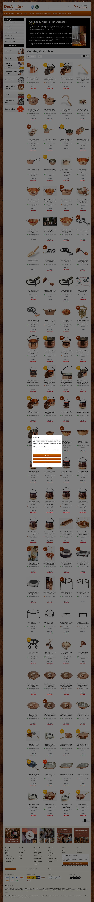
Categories (8, 848)
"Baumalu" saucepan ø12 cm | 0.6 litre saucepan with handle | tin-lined (66, 140)
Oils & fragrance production (10, 858)
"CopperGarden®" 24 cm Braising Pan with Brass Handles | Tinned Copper (50, 776)
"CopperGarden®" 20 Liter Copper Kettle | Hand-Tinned (83, 412)
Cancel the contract (10, 869)
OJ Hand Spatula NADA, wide (33, 261)
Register (64, 852)
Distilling (7, 850)
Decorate (7, 853)
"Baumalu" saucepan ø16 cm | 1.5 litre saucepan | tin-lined (50, 170)
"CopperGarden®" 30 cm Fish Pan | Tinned (66, 775)
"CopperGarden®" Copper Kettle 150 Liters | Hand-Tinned (82, 503)
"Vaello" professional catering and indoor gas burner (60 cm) (33, 322)
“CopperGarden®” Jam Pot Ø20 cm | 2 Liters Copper (33, 200)
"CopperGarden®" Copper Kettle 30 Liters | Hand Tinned (33, 473)
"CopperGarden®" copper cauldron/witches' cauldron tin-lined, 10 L (66, 382)
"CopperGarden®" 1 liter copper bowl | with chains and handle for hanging (33, 563)
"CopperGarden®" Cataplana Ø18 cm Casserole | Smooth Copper (33, 685)
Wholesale (50, 861)
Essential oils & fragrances (43, 13)
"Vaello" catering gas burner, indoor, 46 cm (83, 291)
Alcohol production (9, 856)
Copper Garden (22, 850)
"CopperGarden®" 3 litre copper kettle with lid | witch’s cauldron (66, 352)
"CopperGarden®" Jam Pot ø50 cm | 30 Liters (66, 321)
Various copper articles (59, 13)
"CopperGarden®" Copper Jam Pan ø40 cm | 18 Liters (49, 321)
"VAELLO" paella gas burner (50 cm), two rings (33, 291)
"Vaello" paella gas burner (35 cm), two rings (66, 261)
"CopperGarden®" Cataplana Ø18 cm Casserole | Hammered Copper (50, 685)
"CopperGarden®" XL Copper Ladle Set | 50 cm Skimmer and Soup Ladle (49, 654)
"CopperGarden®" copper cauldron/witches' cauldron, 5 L (33, 382)
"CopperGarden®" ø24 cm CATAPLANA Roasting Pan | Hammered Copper (66, 685)
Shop (49, 850)
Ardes (20, 853)
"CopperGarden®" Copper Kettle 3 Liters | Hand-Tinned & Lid (50, 79)
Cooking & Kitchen (21, 13)
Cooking (7, 852)
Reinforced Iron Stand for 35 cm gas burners (50, 623)
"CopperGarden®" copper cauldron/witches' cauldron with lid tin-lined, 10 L (82, 382)
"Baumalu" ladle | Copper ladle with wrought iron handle (82, 261)
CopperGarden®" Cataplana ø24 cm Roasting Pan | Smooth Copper (83, 685)
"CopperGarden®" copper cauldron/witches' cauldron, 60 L (66, 473)
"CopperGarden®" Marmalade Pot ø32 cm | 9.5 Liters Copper (66, 231)
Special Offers (8, 861)
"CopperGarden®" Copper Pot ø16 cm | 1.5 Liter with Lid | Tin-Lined (82, 110)
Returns (35, 859)
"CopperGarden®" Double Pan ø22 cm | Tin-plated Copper (33, 745)
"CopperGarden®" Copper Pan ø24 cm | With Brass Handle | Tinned (66, 806)
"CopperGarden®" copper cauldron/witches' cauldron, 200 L (33, 533)
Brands (21, 848)
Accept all (47, 455)
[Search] (69, 7)
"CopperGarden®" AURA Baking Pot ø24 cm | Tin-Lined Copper (33, 110)
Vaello (20, 855)
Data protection (37, 853)
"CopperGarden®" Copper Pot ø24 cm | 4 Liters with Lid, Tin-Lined (82, 201)
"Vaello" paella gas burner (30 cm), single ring (50, 261)
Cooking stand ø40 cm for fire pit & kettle (83, 593)
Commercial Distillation (52, 859)
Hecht (20, 858)
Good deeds (79, 852)
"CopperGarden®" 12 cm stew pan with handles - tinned (83, 715)
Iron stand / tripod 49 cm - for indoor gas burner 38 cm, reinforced (66, 623)
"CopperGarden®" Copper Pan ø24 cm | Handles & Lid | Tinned (50, 806)
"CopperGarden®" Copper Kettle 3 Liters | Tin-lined (49, 351)
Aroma (49, 852)
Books (69, 13)
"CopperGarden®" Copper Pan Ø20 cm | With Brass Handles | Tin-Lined (49, 745)
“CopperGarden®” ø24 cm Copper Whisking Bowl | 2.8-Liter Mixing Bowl (66, 442)
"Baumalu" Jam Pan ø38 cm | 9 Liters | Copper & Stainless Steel (33, 231)
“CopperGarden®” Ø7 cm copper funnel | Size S (82, 653)
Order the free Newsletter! (75, 863)
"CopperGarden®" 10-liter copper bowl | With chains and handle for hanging (83, 533)
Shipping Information (38, 852)
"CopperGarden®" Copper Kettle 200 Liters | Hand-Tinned (49, 533)
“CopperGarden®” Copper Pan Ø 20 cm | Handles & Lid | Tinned (83, 745)
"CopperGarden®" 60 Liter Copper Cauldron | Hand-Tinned (82, 473)
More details (47, 464)
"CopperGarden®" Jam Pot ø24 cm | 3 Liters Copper (66, 200)
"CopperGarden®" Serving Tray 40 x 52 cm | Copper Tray (66, 654)
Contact (35, 850)
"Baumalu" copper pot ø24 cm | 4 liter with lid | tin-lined (49, 230)
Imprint (35, 864)
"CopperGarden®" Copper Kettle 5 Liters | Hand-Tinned (83, 351)
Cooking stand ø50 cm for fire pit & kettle (33, 623)
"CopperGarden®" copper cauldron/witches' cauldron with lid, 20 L (49, 412)
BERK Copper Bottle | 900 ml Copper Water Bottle (49, 593)
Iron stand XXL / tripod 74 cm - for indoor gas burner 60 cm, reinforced (83, 623)
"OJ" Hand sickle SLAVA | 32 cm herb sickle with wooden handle (83, 79)
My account (65, 848)
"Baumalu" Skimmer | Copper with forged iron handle (50, 291)
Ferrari (20, 856)
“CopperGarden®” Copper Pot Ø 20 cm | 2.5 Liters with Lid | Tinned (66, 171)
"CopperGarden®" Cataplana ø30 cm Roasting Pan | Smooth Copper (33, 715)
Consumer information (38, 856)
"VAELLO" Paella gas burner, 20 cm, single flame (83, 230)
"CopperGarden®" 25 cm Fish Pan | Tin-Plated (83, 775)
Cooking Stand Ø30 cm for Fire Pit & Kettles (66, 593)
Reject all (47, 462)
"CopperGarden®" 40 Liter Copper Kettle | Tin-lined (49, 472)
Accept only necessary (47, 458)
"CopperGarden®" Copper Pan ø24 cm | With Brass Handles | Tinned (33, 806)
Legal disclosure (44, 446)
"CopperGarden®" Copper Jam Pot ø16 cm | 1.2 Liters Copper (83, 171)
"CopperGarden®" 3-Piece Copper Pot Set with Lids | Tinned (33, 140)
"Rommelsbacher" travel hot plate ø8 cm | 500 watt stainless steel (66, 563)
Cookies (35, 855)
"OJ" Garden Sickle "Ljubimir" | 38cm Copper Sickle (66, 110)
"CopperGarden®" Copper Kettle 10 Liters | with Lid (33, 412)
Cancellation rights (37, 858)
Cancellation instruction (32, 868)
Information (51, 848)
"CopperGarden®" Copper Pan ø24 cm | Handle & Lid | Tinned (83, 806)
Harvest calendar (51, 853)
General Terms (37, 862)
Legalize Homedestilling (53, 858)
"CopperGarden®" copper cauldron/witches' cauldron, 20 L (66, 412)
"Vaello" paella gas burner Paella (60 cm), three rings (66, 291)
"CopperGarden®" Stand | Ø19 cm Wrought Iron (33, 653)
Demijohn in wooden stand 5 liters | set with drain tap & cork (83, 322)
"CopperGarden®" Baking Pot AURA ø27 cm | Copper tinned (49, 110)
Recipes (49, 855)
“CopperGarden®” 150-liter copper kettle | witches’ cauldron (66, 503)
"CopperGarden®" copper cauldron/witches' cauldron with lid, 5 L (49, 382)
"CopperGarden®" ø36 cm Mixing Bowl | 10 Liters (82, 442)
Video (49, 856)
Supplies (31, 13)
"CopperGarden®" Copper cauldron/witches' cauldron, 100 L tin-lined (49, 503)
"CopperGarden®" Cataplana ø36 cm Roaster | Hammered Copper (66, 715)
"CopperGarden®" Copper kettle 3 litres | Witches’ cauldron (33, 352)
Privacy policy (37, 446)
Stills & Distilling (9, 13)
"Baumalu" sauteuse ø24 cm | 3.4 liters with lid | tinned (33, 170)
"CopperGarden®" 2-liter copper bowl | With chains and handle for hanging (49, 563)
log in (63, 850)
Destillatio (79, 848)
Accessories (7, 855)
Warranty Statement (38, 861)
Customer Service (38, 848)
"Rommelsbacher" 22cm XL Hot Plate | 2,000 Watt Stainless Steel (33, 593)
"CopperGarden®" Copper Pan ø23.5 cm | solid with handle (33, 776)
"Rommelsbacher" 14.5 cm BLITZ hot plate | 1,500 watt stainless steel (83, 563)
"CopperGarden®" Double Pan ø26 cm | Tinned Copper (66, 745)
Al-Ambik (21, 852)
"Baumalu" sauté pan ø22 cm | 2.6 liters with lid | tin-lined (83, 140)
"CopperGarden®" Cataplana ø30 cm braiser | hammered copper (50, 715)
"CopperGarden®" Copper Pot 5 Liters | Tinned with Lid (66, 78)
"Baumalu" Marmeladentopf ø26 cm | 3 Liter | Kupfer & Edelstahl (50, 201)
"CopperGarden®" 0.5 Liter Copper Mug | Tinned (33, 78)
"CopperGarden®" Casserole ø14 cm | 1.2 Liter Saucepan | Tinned (50, 140)
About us (78, 850)
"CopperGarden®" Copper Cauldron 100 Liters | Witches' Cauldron (33, 503)
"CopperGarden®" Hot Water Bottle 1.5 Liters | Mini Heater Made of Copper (66, 533)
